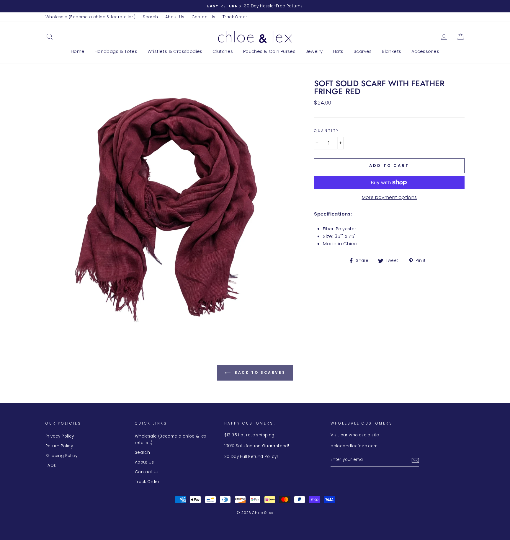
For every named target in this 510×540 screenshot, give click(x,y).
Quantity (326, 130)
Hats (338, 51)
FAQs (50, 465)
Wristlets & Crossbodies (175, 51)
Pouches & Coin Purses (269, 51)
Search (150, 17)
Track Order (235, 17)
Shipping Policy (61, 456)
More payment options (389, 197)
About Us (174, 17)
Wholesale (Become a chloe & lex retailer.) (90, 17)
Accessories (425, 51)
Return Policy (59, 446)
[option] (255, 6)
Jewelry (314, 51)
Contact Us (203, 17)
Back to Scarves (259, 372)
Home (78, 51)
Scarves (363, 51)
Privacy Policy (59, 436)
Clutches (222, 51)
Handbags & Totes (116, 51)
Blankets (391, 51)
